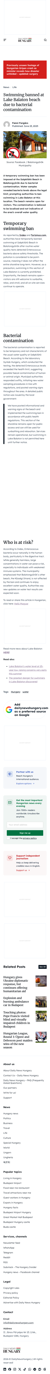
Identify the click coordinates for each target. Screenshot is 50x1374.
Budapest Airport (12, 1183)
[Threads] (44, 1369)
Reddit (6, 1257)
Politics (7, 1118)
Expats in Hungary (13, 1202)
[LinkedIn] (4, 1369)
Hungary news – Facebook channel (21, 1272)
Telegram (8, 1252)
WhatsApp (8, 1247)
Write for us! (9, 1092)
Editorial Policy (11, 1297)
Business (7, 1123)
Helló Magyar (21, 603)
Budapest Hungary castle (16, 1222)
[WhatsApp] (29, 1369)
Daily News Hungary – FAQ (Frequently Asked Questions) (23, 1081)
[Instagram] (14, 1369)
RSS (5, 1262)
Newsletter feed (11, 1242)
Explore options (24, 784)
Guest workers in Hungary (16, 1197)
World (6, 1147)
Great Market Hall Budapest (18, 1217)
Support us (21, 870)
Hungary (15, 691)
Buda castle (9, 1226)
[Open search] (45, 40)
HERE (6, 652)
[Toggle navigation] (5, 40)
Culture (7, 1138)
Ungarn (7, 1152)
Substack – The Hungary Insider (20, 1267)
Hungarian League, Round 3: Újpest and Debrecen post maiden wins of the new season (17, 1040)
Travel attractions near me (17, 1192)
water (25, 691)
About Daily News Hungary (17, 1070)
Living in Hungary (12, 1178)
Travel (6, 1128)
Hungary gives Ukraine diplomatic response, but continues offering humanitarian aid (15, 984)
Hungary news (10, 1113)
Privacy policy (10, 1292)
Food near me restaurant (16, 1187)
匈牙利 (6, 1162)
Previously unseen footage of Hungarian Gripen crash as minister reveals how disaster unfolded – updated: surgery (23, 69)
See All (42, 967)
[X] (19, 1369)
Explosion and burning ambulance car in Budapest (16, 1001)
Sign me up (25, 833)
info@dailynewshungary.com (18, 1322)
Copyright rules (11, 1288)
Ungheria (8, 1157)
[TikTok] (24, 1369)
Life (5, 1133)
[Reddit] (39, 1369)
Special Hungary (12, 1142)
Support (7, 1097)
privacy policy (29, 838)
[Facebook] (9, 1369)
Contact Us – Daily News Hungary (21, 1075)
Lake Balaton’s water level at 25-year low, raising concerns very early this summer (28, 670)
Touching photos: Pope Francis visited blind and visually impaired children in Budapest (16, 1019)
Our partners (10, 1087)
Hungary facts (10, 1207)
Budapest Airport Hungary (17, 1212)
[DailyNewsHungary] (25, 40)
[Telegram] (34, 1369)
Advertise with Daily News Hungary (21, 1302)
